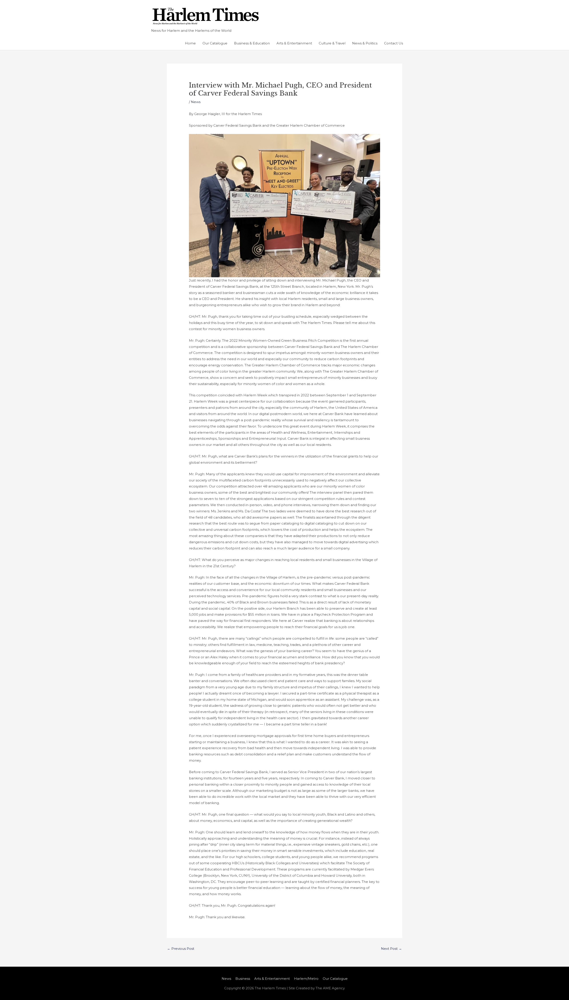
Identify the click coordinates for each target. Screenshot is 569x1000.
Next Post (391, 948)
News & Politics (364, 43)
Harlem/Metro (306, 978)
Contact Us (393, 43)
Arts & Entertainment (294, 43)
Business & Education (252, 43)
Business (242, 978)
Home (190, 43)
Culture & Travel (332, 43)
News (195, 102)
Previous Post (180, 948)
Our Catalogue (214, 43)
